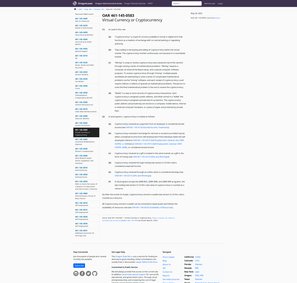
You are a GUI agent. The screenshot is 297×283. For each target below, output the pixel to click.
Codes (197, 257)
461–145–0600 (84, 159)
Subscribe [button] (79, 265)
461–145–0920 (81, 217)
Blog (165, 260)
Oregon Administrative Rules (108, 3)
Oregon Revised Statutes (135, 3)
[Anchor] (127, 29)
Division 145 (99, 9)
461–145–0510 (81, 56)
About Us (167, 264)
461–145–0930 (81, 224)
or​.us (217, 18)
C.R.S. (197, 260)
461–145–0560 (84, 103)
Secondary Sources (171, 279)
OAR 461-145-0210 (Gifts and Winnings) (150, 156)
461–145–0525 (81, 73)
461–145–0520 (84, 65)
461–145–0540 (81, 87)
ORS (201, 275)
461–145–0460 (82, 19)
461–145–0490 (84, 33)
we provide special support (134, 274)
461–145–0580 (82, 117)
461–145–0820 (81, 175)
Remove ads (209, 3)
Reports (166, 275)
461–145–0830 (86, 185)
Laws (197, 271)
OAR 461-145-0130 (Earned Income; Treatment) (147, 127)
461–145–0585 (84, 142)
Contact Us (167, 272)
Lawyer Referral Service (146, 262)
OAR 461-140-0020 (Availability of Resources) (152, 207)
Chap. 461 (88, 9)
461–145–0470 (84, 26)
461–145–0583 (82, 132)
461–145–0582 (82, 124)
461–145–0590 (84, 149)
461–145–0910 (81, 204)
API (164, 268)
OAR (80, 9)
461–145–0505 (81, 49)
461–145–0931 (84, 233)
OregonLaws (85, 3)
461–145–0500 (83, 41)
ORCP (150, 3)
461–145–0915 (81, 211)
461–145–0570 (86, 110)
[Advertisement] (206, 59)
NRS (197, 268)
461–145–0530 (81, 80)
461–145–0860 (85, 196)
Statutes (198, 264)
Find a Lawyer (169, 257)
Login (220, 3)
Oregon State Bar (123, 256)
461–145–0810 (81, 168)
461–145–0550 (83, 95)
